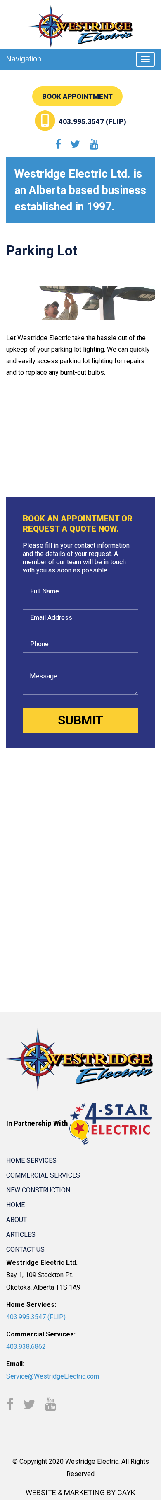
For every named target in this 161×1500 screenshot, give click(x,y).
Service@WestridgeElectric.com (52, 1376)
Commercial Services (43, 1175)
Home (15, 1205)
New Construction (38, 1190)
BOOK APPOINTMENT (77, 96)
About (16, 1220)
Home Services (31, 1160)
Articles (21, 1234)
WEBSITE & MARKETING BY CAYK (80, 1492)
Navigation (23, 59)
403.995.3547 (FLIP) (92, 121)
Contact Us (25, 1249)
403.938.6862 (26, 1346)
